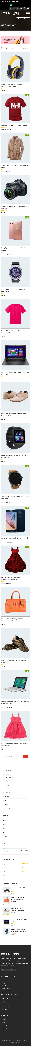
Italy (3, 983)
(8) (4, 864)
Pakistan (4, 986)
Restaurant (5, 1007)
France (4, 980)
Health (4, 1004)
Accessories (8, 771)
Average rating (8, 859)
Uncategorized (9, 808)
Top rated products (10, 883)
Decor (6, 789)
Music (6, 800)
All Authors (5, 1019)
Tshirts (8, 785)
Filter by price (7, 844)
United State (6, 989)
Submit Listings (23, 19)
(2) (4, 875)
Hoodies (8, 781)
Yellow (5, 836)
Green (5, 828)
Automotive (5, 998)
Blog (3, 1022)
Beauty (4, 1001)
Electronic (7, 793)
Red (4, 832)
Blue (4, 820)
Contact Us (5, 1025)
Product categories (10, 766)
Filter (6, 851)
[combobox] (25, 48)
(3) (4, 872)
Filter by (6, 816)
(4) (4, 868)
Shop (3, 1031)
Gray (4, 824)
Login (4, 19)
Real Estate (5, 1010)
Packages (5, 1028)
